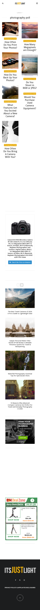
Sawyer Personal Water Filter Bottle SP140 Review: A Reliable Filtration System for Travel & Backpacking (20, 343)
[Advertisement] (20, 188)
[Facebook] (16, 580)
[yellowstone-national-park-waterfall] (20, 360)
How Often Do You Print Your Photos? (10, 45)
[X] (20, 580)
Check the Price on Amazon (21, 262)
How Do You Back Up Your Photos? (10, 77)
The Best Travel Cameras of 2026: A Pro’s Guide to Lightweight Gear (20, 312)
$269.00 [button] (28, 535)
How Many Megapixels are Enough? (29, 47)
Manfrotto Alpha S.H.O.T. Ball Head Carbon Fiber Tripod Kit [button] (28, 526)
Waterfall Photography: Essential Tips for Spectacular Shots (20, 375)
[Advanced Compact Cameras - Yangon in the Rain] (20, 389)
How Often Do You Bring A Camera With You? (10, 152)
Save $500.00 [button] (28, 537)
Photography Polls (10, 38)
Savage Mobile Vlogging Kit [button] (28, 508)
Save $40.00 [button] (28, 521)
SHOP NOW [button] (13, 520)
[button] (32, 500)
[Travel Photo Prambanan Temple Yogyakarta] (20, 327)
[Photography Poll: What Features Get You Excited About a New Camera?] (10, 92)
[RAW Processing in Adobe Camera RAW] (30, 65)
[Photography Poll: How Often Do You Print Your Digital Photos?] (10, 29)
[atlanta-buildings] (10, 131)
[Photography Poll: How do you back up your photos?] (10, 60)
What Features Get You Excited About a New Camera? (10, 111)
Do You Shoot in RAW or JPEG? (30, 85)
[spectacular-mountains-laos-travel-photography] (20, 298)
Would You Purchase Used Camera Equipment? (29, 103)
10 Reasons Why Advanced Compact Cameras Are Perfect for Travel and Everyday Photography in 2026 (20, 406)
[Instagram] (24, 580)
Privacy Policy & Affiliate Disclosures (20, 587)
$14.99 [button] (28, 518)
